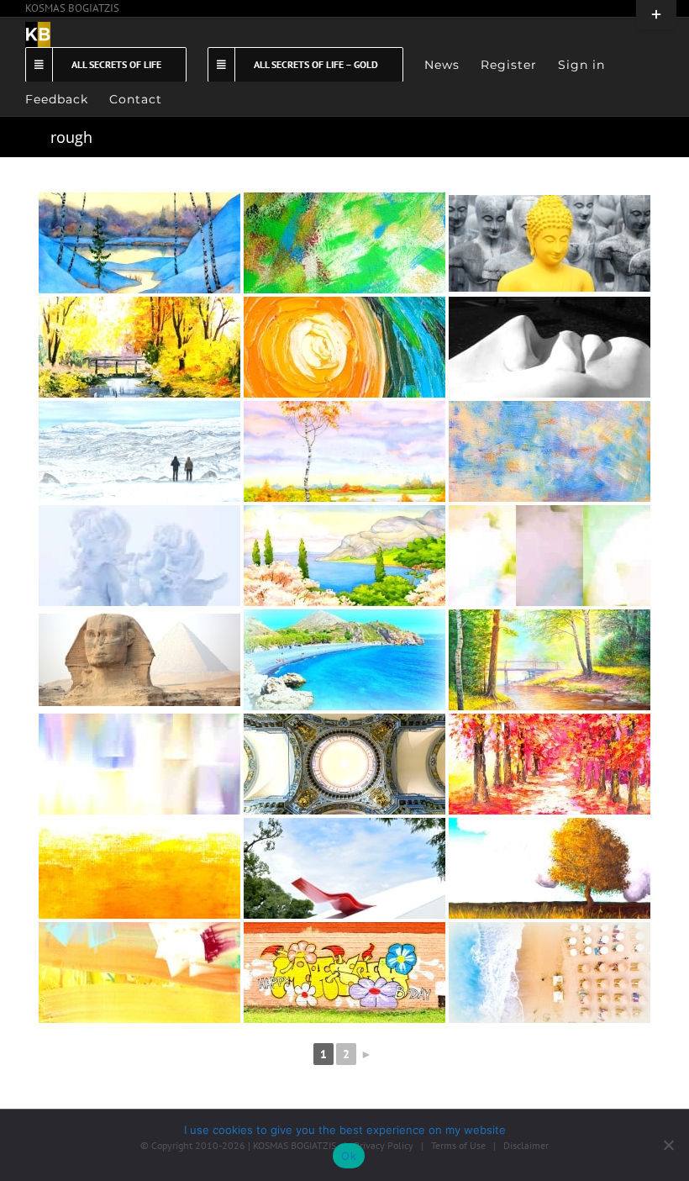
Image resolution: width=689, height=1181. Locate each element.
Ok (348, 1156)
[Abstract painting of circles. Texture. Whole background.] (139, 347)
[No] (668, 1144)
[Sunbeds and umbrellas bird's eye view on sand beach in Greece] (549, 972)
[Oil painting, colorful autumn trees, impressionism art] (549, 764)
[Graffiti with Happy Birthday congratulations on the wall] (344, 972)
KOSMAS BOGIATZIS (72, 8)
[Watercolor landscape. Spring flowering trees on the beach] (344, 555)
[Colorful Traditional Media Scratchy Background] (344, 451)
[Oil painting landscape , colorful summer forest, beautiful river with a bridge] (549, 659)
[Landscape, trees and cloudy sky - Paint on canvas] (549, 868)
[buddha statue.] (549, 243)
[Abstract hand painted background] (139, 868)
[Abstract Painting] (549, 555)
